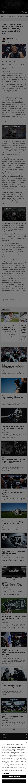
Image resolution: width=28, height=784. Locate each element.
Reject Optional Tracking (14, 776)
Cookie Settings (5, 773)
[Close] (26, 742)
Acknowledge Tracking (14, 781)
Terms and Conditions (16, 747)
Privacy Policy (12, 750)
